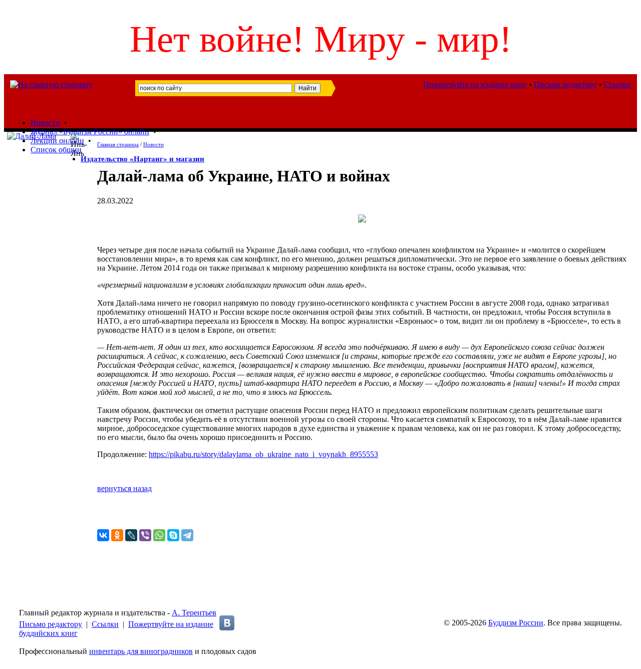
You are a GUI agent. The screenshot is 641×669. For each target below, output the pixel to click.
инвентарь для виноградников (141, 651)
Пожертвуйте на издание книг (475, 84)
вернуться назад (124, 488)
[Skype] (173, 535)
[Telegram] (187, 535)
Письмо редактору (565, 84)
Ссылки (617, 84)
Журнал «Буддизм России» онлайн (90, 131)
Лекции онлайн (57, 140)
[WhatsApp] (159, 535)
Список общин (56, 149)
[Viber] (145, 535)
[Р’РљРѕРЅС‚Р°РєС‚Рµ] (103, 535)
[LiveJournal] (131, 535)
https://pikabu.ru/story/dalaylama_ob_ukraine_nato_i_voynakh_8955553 (263, 454)
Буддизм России (515, 622)
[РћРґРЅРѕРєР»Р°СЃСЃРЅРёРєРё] (117, 535)
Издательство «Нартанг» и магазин (142, 159)
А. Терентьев (194, 612)
